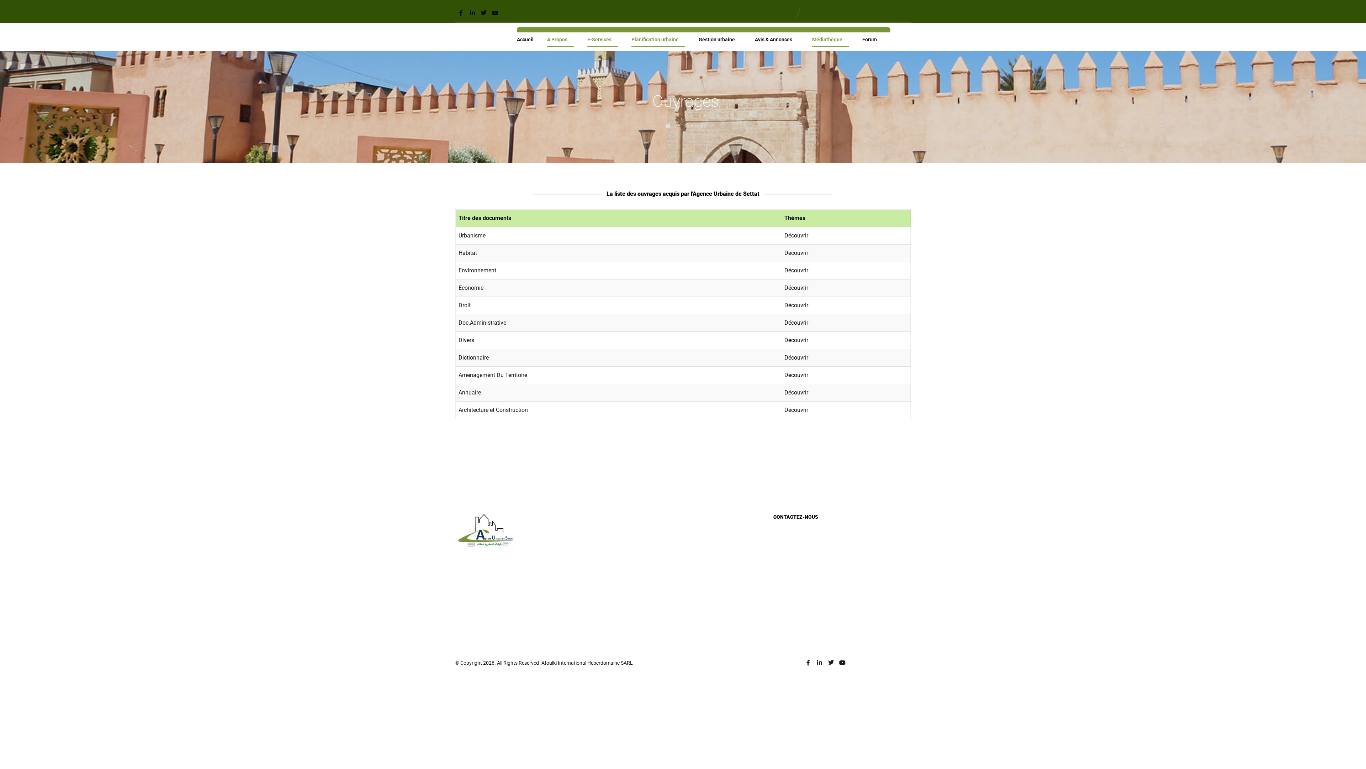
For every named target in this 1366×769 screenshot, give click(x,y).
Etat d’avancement (646, 598)
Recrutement (797, 563)
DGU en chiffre (641, 563)
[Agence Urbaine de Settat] (462, 37)
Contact (791, 598)
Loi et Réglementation (650, 552)
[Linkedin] (472, 13)
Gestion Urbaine (643, 575)
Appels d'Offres (800, 541)
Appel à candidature (805, 552)
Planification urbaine (648, 586)
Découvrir (796, 235)
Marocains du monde (649, 609)
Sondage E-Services (805, 575)
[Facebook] (461, 13)
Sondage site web (803, 586)
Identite (633, 541)
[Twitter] (483, 13)
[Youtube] (495, 13)
